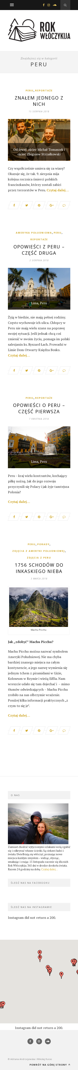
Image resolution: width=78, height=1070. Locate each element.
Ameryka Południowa (34, 232)
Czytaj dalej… (58, 190)
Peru (29, 90)
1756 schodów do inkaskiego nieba (39, 568)
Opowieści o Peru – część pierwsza (39, 408)
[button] (50, 970)
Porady (43, 544)
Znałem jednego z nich (39, 101)
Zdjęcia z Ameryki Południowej (38, 550)
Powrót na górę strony (49, 1064)
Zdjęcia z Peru (39, 557)
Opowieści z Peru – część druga (39, 249)
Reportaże (44, 90)
